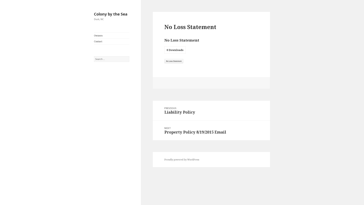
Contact (98, 41)
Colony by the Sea (110, 14)
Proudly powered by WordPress (181, 159)
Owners (98, 35)
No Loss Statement (174, 61)
